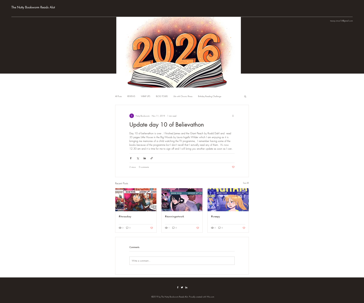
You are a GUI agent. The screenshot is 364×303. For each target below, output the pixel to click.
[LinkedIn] (186, 287)
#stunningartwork (174, 216)
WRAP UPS (145, 96)
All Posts (118, 96)
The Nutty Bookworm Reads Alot (33, 7)
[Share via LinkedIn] (144, 158)
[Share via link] (151, 158)
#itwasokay (125, 216)
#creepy (215, 216)
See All (246, 183)
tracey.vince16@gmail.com (341, 20)
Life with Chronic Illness (182, 96)
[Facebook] (177, 287)
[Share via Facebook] (130, 158)
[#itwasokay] (135, 199)
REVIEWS (131, 96)
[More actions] (233, 115)
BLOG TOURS (162, 96)
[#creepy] (228, 199)
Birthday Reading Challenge (209, 96)
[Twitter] (182, 287)
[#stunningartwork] (182, 199)
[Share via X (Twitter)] (137, 158)
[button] (245, 96)
